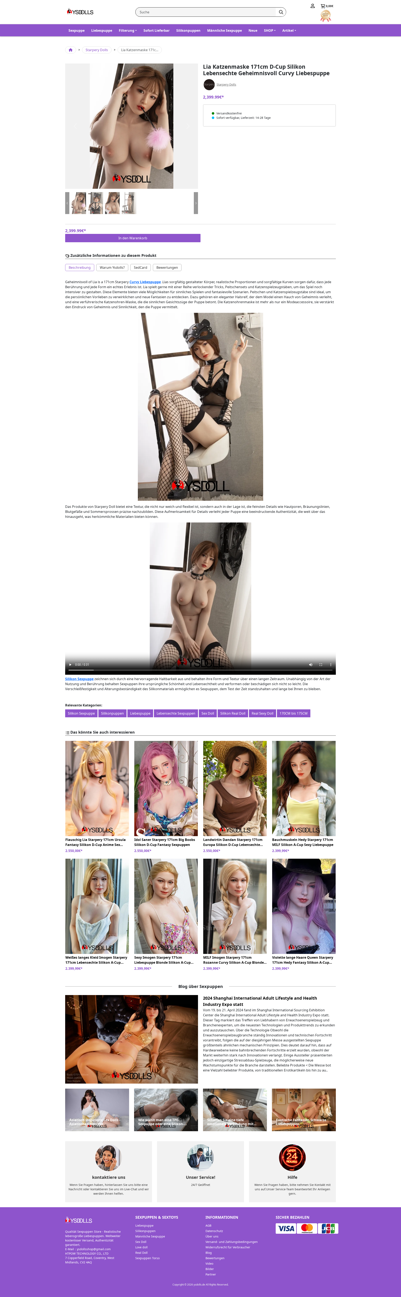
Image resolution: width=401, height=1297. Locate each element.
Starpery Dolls (97, 50)
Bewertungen (215, 1258)
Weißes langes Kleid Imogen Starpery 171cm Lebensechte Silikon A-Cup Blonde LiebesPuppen (96, 960)
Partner (211, 1274)
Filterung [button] (126, 30)
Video (209, 1263)
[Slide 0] (78, 203)
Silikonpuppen (188, 30)
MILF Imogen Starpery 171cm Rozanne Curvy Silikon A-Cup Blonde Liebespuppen (233, 960)
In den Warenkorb (132, 238)
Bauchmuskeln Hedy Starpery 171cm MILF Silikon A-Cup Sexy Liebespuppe (302, 842)
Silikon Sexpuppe (79, 679)
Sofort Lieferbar (156, 30)
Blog (209, 1253)
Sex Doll (208, 713)
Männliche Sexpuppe (224, 30)
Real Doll (141, 1253)
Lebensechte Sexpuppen (176, 713)
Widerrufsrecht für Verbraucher (228, 1247)
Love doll (141, 1247)
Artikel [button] (288, 30)
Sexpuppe (77, 30)
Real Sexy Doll (262, 713)
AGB (208, 1225)
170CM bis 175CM (294, 713)
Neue (253, 30)
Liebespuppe (101, 30)
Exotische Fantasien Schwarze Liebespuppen (301, 1122)
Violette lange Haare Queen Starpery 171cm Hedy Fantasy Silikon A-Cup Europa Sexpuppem (302, 960)
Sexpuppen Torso (147, 1258)
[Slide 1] (95, 203)
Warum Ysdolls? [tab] (112, 267)
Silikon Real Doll (232, 713)
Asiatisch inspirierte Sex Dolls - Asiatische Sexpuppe (94, 1122)
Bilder (210, 1269)
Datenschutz (214, 1231)
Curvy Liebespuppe (145, 282)
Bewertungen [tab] (167, 267)
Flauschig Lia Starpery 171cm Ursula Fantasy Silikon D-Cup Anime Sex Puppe (95, 842)
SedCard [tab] (140, 267)
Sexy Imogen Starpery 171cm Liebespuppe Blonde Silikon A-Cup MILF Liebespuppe (162, 960)
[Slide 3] (129, 203)
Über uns (212, 1236)
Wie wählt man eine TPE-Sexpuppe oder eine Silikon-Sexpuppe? (161, 1122)
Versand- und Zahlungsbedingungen (232, 1242)
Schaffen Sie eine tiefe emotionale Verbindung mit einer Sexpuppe (230, 1122)
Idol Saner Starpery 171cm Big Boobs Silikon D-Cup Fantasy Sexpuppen (164, 842)
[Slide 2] (112, 203)
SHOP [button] (268, 30)
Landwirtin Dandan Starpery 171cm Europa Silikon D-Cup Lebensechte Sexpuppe (233, 842)
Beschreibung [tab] (80, 267)
